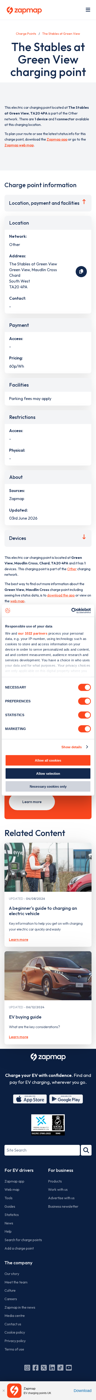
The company (18, 1262)
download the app (61, 595)
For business (60, 1170)
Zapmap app (57, 139)
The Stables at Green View (61, 34)
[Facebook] (35, 1367)
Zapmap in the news (19, 1307)
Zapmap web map (19, 145)
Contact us (12, 1324)
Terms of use (14, 1349)
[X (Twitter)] (44, 1367)
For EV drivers (18, 1170)
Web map (11, 1189)
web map (17, 601)
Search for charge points (23, 1240)
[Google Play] (66, 1099)
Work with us (58, 1189)
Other (72, 569)
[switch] (84, 701)
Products (55, 1181)
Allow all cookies (48, 760)
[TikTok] (60, 1367)
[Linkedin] (52, 1367)
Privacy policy (15, 1341)
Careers (10, 1299)
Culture (10, 1290)
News (8, 1223)
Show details (71, 747)
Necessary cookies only (48, 786)
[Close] (3, 1390)
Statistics (11, 1214)
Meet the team (15, 1282)
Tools (8, 1198)
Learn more (32, 801)
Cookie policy (14, 1332)
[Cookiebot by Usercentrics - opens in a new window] (71, 610)
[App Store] (30, 1099)
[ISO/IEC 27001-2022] (48, 1125)
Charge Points (26, 34)
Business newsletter (63, 1206)
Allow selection (48, 773)
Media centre (14, 1315)
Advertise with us (61, 1198)
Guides (9, 1206)
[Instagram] (27, 1367)
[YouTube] (69, 1367)
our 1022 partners (33, 633)
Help (8, 1231)
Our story (11, 1273)
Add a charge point (19, 1248)
